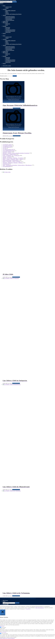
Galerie (6, 8)
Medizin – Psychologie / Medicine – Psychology (13, 157)
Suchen (14, 1)
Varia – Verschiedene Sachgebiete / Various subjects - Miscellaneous (17, 165)
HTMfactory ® (32, 598)
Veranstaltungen (8, 19)
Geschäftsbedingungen (10, 31)
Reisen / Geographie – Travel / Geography (12, 161)
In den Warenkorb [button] (16, 108)
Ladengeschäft (8, 6)
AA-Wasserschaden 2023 (8, 149)
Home (4, 5)
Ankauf (7, 12)
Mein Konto (5, 22)
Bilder (6, 11)
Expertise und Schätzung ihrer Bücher (13, 14)
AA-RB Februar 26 (7, 147)
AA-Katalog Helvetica (7, 145)
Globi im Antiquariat (9, 20)
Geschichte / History (7, 151)
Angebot (4, 9)
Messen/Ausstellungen (10, 17)
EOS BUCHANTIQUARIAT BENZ (8, 0)
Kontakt (4, 26)
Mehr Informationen (39, 607)
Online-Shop (5, 21)
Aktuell (4, 15)
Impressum (7, 27)
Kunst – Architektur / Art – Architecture (11, 155)
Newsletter (7, 28)
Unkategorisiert (6, 164)
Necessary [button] (2, 626)
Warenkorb (7, 23)
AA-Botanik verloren (7, 144)
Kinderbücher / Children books (9, 154)
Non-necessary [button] (3, 632)
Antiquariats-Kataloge (10, 16)
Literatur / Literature (7, 156)
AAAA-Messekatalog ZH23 (9, 150)
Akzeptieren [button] (28, 609)
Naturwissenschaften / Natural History (11, 160)
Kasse (6, 25)
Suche (4, 601)
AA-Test (4, 148)
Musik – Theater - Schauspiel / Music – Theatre (13, 159)
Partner (4, 33)
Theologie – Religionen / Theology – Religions (13, 162)
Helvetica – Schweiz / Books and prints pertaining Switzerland (16, 153)
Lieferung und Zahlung (10, 29)
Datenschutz (8, 32)
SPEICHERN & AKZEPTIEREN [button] (7, 638)
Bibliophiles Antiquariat (10, 10)
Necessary (4, 627)
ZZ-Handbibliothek (7, 166)
